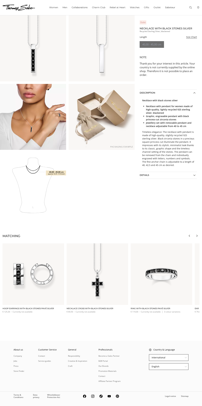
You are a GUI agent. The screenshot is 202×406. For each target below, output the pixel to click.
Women (53, 7)
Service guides (44, 361)
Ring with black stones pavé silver (150, 308)
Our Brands (103, 366)
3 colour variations (172, 311)
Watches (135, 7)
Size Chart (191, 36)
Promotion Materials (107, 371)
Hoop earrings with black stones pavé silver (28, 308)
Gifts (146, 7)
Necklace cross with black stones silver (90, 308)
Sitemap (184, 396)
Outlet (157, 7)
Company (18, 356)
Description (147, 92)
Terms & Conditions (18, 396)
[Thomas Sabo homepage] (19, 8)
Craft (70, 366)
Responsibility (74, 356)
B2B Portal (103, 361)
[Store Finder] (198, 8)
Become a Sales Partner (109, 356)
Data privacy (36, 396)
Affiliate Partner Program (109, 381)
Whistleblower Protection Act (53, 396)
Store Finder (19, 371)
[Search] (190, 8)
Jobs (15, 361)
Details (144, 175)
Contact (41, 356)
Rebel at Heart (117, 7)
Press (16, 366)
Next (196, 235)
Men (64, 7)
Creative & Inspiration (77, 361)
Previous (189, 235)
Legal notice (170, 396)
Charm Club (98, 7)
